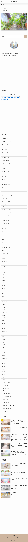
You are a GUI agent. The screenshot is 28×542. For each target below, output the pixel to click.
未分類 (5, 138)
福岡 (5, 360)
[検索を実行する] (25, 36)
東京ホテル (6, 393)
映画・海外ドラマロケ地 (9, 405)
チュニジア (6, 201)
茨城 (5, 274)
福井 (5, 301)
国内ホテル (6, 390)
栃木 (5, 277)
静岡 (5, 312)
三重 (5, 317)
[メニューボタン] (1, 1)
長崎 (5, 366)
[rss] (14, 535)
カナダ (5, 231)
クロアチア (6, 160)
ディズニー (6, 382)
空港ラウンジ (7, 399)
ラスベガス (6, 215)
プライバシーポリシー (11, 537)
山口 (5, 347)
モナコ (5, 187)
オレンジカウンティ (8, 225)
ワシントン (6, 220)
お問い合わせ (18, 537)
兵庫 (5, 331)
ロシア (5, 190)
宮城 (5, 269)
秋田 (5, 264)
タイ (5, 236)
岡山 (5, 342)
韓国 (5, 239)
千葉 (5, 285)
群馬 (5, 280)
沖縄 (5, 379)
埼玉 (5, 282)
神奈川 (5, 291)
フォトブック (7, 408)
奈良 (5, 325)
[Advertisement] (14, 73)
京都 (5, 323)
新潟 (5, 293)
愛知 (5, 315)
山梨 (5, 304)
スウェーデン (7, 163)
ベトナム (6, 250)
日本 (5, 253)
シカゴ (5, 217)
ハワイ (5, 228)
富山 (5, 296)
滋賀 (5, 320)
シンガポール (7, 247)
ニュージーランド (8, 195)
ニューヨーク (7, 212)
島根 (5, 339)
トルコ (5, 245)
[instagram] (13, 535)
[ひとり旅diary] (14, 1)
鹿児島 (5, 377)
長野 (5, 307)
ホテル (5, 385)
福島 (5, 272)
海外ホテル (6, 388)
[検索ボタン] (26, 1)
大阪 (5, 328)
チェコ (5, 168)
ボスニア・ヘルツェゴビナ (9, 181)
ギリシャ (6, 157)
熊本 (5, 369)
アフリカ (6, 198)
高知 (5, 358)
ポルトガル (6, 184)
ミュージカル (7, 402)
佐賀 (5, 363)
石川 (5, 299)
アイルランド (7, 144)
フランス (6, 176)
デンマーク (6, 171)
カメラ (5, 411)
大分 (5, 371)
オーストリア (7, 152)
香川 (5, 352)
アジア (5, 234)
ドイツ (5, 173)
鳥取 (5, 336)
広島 (5, 344)
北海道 (6, 256)
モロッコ (6, 204)
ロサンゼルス (7, 209)
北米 (5, 207)
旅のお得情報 (7, 396)
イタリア (6, 149)
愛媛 (5, 355)
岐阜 (5, 309)
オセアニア (6, 192)
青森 (5, 258)
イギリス (6, 147)
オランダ (6, 155)
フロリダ (6, 223)
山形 (5, 266)
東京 (5, 288)
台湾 (5, 242)
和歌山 (5, 334)
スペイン (6, 165)
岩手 (5, 261)
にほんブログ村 (4, 99)
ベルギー (6, 179)
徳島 (5, 350)
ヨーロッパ (7, 141)
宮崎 (5, 374)
